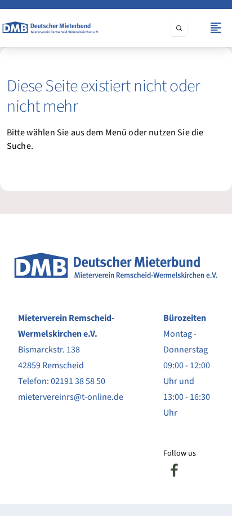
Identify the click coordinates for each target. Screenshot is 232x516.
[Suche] (179, 28)
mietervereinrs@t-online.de (70, 397)
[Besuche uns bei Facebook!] (174, 470)
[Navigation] (216, 28)
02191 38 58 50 (78, 381)
